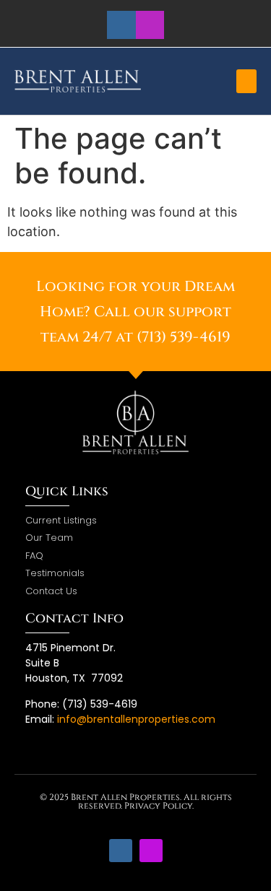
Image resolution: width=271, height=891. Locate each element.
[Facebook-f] (121, 25)
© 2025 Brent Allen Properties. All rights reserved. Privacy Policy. (136, 801)
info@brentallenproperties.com (136, 719)
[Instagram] (150, 25)
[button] (246, 81)
